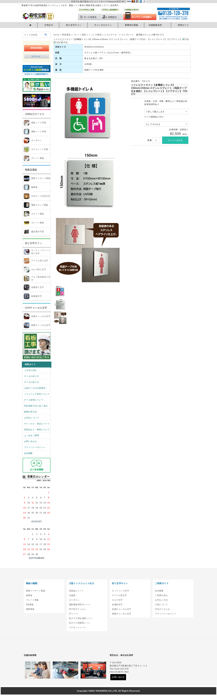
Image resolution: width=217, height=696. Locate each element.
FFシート (73, 613)
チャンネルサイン (103, 25)
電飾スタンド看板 (39, 205)
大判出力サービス (34, 114)
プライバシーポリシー (34, 447)
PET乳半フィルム (77, 609)
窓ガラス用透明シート (79, 623)
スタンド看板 (37, 214)
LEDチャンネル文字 (36, 307)
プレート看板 (37, 158)
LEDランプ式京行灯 (40, 196)
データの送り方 (31, 382)
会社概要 (28, 453)
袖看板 (34, 187)
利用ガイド (183, 25)
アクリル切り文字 (39, 260)
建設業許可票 (37, 231)
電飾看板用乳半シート (79, 604)
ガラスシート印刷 (39, 149)
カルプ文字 (117, 600)
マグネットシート (77, 627)
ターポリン (36, 140)
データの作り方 (31, 376)
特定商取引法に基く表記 (36, 406)
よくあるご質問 (31, 435)
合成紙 (72, 595)
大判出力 (48, 25)
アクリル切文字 (119, 595)
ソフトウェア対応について (37, 394)
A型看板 (30, 604)
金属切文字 (117, 604)
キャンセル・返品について (37, 423)
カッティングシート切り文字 (40, 252)
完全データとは (162, 609)
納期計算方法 (30, 412)
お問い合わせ (30, 441)
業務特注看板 (131, 25)
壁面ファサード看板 (40, 178)
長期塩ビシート (76, 591)
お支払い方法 (161, 600)
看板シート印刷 (38, 122)
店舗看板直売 (155, 25)
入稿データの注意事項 (34, 388)
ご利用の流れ (161, 595)
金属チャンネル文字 (40, 316)
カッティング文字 (120, 591)
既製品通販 (31, 169)
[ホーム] (29, 25)
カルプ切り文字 (38, 269)
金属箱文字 (36, 296)
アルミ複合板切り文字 (40, 278)
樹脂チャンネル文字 (40, 325)
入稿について (161, 604)
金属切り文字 (37, 287)
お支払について (31, 417)
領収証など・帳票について (37, 429)
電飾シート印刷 (38, 131)
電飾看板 (30, 609)
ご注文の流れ (30, 370)
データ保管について (33, 400)
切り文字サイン (73, 25)
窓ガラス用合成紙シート (81, 618)
